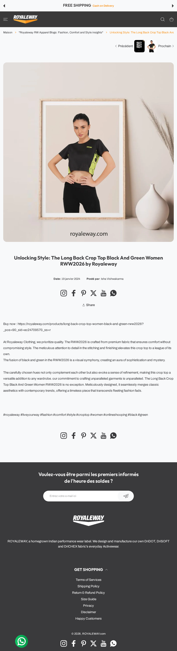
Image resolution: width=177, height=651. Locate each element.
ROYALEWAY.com (94, 633)
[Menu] (5, 19)
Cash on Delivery (103, 5)
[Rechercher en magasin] (162, 19)
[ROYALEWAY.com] (25, 19)
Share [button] (90, 305)
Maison (7, 32)
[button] (4, 6)
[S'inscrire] (126, 496)
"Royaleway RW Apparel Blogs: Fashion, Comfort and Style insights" (61, 32)
